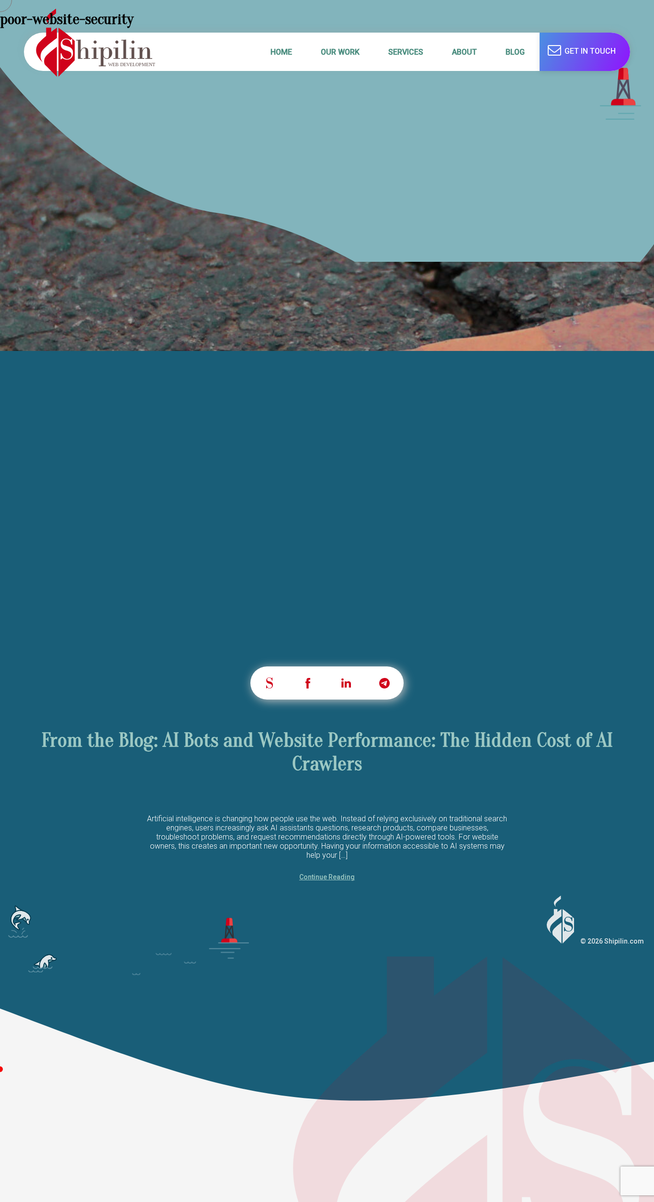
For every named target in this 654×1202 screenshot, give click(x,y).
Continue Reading (327, 877)
